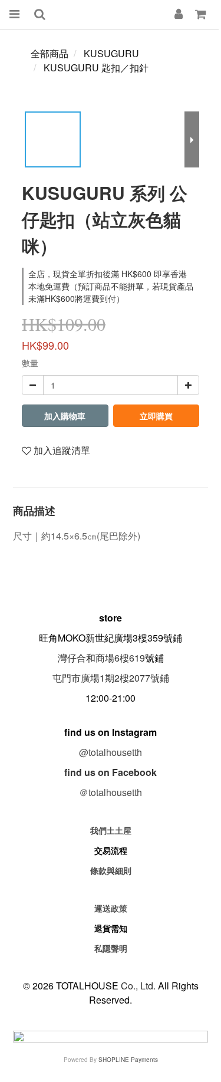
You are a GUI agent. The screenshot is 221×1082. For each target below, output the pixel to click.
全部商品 (49, 53)
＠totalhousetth (110, 792)
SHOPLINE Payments (128, 1059)
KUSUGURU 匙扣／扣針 (96, 67)
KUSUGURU (111, 53)
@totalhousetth (110, 752)
